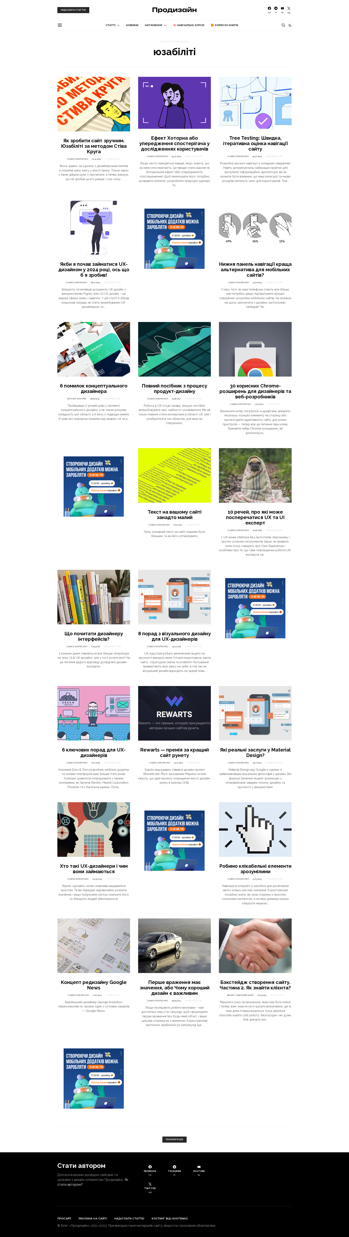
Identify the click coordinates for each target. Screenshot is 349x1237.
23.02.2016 (176, 646)
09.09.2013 (176, 1001)
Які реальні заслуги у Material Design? (255, 752)
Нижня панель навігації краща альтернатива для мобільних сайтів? (255, 269)
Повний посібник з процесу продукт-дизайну (174, 388)
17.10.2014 (97, 995)
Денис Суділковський (240, 995)
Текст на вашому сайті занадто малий (175, 514)
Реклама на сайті (93, 1218)
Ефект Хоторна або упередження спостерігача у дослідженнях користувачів (174, 143)
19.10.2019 (257, 282)
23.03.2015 (257, 879)
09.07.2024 (257, 156)
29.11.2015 (257, 763)
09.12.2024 (176, 156)
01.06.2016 (257, 530)
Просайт (64, 1218)
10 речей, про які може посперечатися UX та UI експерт (255, 517)
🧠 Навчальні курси (188, 25)
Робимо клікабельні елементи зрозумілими (255, 868)
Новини (132, 25)
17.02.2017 (259, 404)
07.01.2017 (177, 525)
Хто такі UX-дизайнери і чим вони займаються (94, 868)
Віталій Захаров (76, 399)
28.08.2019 (94, 399)
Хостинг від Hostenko (169, 1218)
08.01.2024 (95, 282)
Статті (111, 25)
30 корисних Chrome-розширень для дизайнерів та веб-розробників (255, 391)
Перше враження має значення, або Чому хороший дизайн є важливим (174, 987)
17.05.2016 (95, 646)
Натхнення (153, 25)
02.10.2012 (96, 159)
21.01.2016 (95, 763)
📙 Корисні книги (224, 25)
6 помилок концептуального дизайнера (93, 388)
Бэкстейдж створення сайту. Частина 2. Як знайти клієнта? (255, 985)
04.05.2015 (97, 879)
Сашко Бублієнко (77, 159)
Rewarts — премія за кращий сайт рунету (174, 752)
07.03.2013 (262, 995)
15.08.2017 (176, 399)
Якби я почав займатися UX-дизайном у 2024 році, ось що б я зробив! (93, 269)
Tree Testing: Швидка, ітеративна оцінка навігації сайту (255, 143)
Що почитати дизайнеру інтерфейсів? (93, 636)
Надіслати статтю (129, 1218)
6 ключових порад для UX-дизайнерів (94, 752)
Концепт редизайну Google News (94, 985)
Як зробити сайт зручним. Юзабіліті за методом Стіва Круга (94, 146)
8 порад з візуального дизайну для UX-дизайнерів (174, 636)
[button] (290, 25)
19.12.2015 (178, 763)
